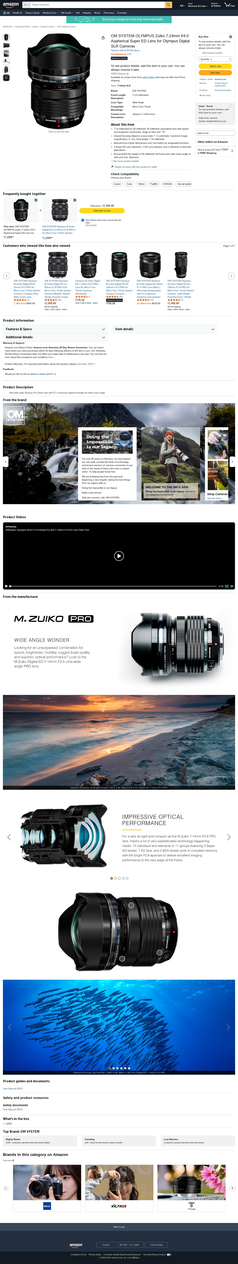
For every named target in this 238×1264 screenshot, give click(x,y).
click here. (82, 364)
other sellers (148, 77)
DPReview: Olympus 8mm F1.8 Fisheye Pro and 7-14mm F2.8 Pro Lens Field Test (47, 529)
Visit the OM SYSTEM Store (125, 50)
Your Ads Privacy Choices (154, 1255)
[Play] (5, 586)
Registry (87, 12)
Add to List (203, 133)
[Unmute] (232, 586)
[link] (60, 210)
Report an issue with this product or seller (136, 167)
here (50, 357)
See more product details (126, 161)
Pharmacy (109, 12)
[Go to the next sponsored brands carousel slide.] (232, 1188)
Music (97, 12)
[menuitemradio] (226, 586)
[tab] (111, 878)
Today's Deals (32, 12)
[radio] (6, 37)
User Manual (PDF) (13, 1088)
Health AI (17, 12)
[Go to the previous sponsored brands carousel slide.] (5, 1188)
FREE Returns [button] (118, 73)
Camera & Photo (22, 27)
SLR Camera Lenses (66, 27)
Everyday (122, 12)
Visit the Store (214, 498)
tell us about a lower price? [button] (38, 374)
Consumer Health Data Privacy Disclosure (122, 1255)
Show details (91, 225)
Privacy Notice (95, 1255)
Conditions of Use (78, 1255)
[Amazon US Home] (76, 1246)
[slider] (113, 586)
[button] (6, 13)
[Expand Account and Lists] (207, 6)
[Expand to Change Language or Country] (115, 1245)
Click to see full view (59, 131)
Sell (77, 12)
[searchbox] (98, 5)
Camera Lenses (47, 27)
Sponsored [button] (7, 1160)
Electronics (8, 27)
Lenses (35, 27)
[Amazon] (11, 5)
